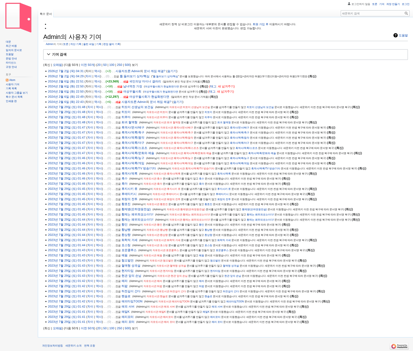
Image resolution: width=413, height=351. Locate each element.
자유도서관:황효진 (157, 204)
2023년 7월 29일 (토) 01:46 (66, 158)
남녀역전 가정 (132, 86)
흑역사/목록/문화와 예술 (138, 153)
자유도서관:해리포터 (161, 317)
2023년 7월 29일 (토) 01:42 (66, 281)
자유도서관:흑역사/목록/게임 (176, 163)
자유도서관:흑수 (152, 178)
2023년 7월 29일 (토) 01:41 (66, 311)
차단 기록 (75, 44)
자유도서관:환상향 (157, 235)
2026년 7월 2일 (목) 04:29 (66, 76)
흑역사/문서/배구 (133, 127)
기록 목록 (11, 88)
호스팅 (126, 245)
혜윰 (125, 255)
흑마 (125, 183)
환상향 (126, 235)
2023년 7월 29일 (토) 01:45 (66, 188)
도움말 (403, 35)
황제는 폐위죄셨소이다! (137, 214)
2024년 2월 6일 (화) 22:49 (66, 96)
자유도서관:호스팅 (157, 245)
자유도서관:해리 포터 (162, 321)
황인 (125, 224)
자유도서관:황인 (152, 224)
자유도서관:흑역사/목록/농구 (176, 158)
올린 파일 (88, 44)
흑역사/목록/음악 (133, 137)
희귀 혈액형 (129, 122)
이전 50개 (87, 64)
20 (99, 64)
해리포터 (128, 317)
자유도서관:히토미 (157, 112)
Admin (49, 44)
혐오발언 (128, 260)
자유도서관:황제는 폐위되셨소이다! (189, 219)
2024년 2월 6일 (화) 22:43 (66, 102)
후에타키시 (129, 194)
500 (127, 64)
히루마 (126, 117)
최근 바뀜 (11, 45)
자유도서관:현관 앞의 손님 (172, 275)
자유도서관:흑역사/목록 (166, 173)
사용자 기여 (12, 84)
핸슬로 (126, 296)
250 (119, 64)
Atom (12, 80)
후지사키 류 (129, 188)
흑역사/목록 (129, 173)
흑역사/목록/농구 (133, 158)
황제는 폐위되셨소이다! (137, 219)
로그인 (406, 4)
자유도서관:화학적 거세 (166, 240)
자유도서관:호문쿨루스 (166, 250)
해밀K (125, 311)
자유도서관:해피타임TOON (174, 301)
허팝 (125, 286)
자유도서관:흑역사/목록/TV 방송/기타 (193, 168)
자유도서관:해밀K (155, 311)
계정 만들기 (393, 4)
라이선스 (11, 62)
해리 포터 (128, 321)
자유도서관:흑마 (152, 183)
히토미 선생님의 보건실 (137, 107)
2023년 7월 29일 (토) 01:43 (66, 250)
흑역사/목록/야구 (133, 142)
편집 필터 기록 (111, 44)
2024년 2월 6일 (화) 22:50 (66, 86)
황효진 (126, 204)
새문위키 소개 (73, 345)
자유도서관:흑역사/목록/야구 (176, 142)
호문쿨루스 (129, 250)
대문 (8, 41)
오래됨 (57, 64)
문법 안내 (11, 58)
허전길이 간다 (131, 291)
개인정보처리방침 (52, 345)
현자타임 (128, 270)
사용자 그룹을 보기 (17, 92)
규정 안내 (11, 66)
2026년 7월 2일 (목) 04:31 (66, 71)
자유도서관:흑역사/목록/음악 (176, 137)
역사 (97, 71)
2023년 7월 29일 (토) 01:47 (66, 127)
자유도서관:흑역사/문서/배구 (176, 127)
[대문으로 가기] (19, 17)
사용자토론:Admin (128, 71)
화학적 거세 (129, 240)
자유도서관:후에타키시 (166, 194)
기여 (381, 4)
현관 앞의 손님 (131, 275)
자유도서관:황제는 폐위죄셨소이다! (189, 214)
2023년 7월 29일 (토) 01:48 (66, 107)
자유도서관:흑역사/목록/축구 (176, 132)
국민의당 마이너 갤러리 (145, 81)
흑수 (125, 178)
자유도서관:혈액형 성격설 (171, 265)
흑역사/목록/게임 (133, 163)
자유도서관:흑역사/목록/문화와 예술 (190, 153)
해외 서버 (128, 306)
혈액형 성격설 (131, 265)
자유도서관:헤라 (152, 281)
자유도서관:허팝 (152, 286)
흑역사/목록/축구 (133, 132)
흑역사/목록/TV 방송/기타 (139, 168)
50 (105, 64)
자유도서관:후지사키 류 (166, 188)
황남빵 (126, 229)
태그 (213, 86)
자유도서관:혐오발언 (161, 260)
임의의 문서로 (14, 50)
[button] (225, 54)
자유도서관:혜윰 (152, 255)
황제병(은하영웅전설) (136, 209)
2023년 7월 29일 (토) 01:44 (66, 219)
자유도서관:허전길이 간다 (171, 291)
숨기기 (171, 71)
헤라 (125, 281)
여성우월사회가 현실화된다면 (162, 86)
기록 (98, 44)
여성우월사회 (132, 91)
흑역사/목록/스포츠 (134, 148)
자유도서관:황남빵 (157, 229)
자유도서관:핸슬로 (157, 296)
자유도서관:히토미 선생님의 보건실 (189, 107)
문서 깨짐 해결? (154, 71)
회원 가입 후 (260, 24)
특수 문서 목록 (14, 96)
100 (111, 64)
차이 (89, 76)
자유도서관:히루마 (157, 117)
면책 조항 (89, 345)
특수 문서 (46, 13)
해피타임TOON (132, 301)
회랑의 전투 (129, 199)
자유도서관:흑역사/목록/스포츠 (181, 148)
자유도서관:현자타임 (161, 270)
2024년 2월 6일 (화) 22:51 (66, 81)
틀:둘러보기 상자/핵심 (134, 76)
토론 (65, 44)
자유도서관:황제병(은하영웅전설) (186, 209)
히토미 (126, 112)
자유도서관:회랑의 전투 (166, 199)
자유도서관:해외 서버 (162, 306)
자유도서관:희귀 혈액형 (166, 122)
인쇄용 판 (11, 101)
